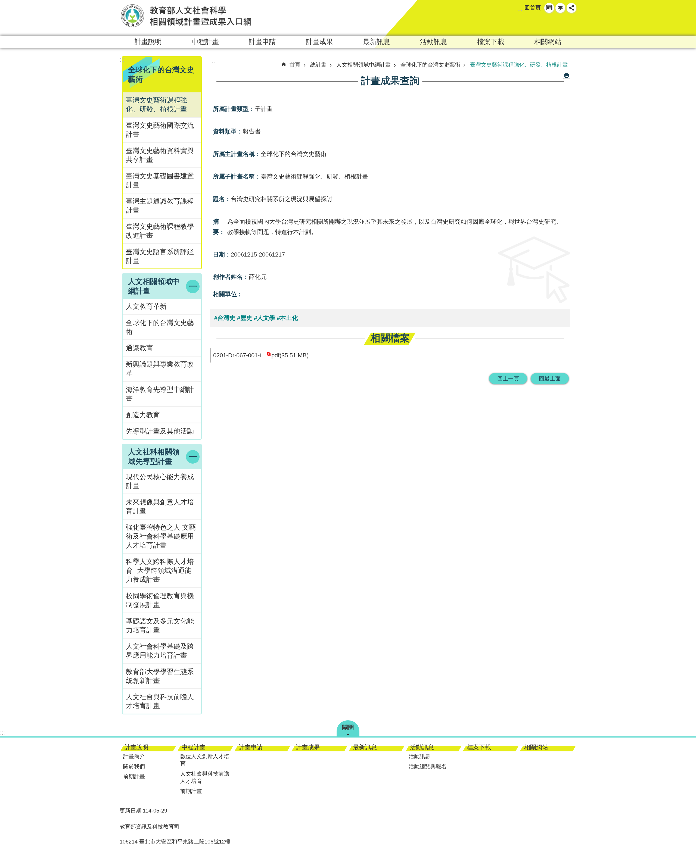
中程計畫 (205, 41)
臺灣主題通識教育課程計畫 (160, 206)
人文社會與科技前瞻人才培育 (204, 777)
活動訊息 (433, 41)
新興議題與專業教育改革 (160, 369)
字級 (560, 8)
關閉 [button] (348, 727)
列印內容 (566, 75)
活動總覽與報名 (428, 766)
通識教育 (139, 348)
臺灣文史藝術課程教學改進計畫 (160, 231)
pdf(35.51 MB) (290, 355)
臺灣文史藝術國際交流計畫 (160, 130)
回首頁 (532, 8)
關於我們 (134, 766)
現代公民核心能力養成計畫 (160, 481)
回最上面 (550, 379)
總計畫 (318, 65)
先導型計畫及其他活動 (160, 431)
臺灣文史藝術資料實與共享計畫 (160, 155)
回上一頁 (508, 379)
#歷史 (244, 317)
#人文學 (264, 317)
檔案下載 (490, 41)
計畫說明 (148, 41)
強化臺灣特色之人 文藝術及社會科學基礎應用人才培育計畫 (161, 536)
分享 (571, 8)
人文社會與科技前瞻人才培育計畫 (160, 701)
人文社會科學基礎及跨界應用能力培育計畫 (160, 651)
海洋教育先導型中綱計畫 (160, 394)
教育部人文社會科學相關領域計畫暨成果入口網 (186, 15)
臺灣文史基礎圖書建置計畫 (160, 180)
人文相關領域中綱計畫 (363, 65)
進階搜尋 (571, 23)
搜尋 (562, 23)
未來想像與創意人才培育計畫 (160, 506)
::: (519, 11)
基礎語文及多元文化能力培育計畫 (160, 625)
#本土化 (287, 317)
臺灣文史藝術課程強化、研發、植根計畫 (156, 104)
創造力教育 (143, 414)
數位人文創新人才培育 (204, 760)
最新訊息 (376, 41)
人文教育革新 (146, 306)
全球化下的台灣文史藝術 (160, 327)
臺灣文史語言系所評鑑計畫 (160, 256)
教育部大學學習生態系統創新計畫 (160, 676)
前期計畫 (134, 776)
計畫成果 (319, 41)
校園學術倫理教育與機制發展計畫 (160, 600)
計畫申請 (262, 41)
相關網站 (547, 41)
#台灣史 (224, 317)
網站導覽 (549, 8)
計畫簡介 (134, 756)
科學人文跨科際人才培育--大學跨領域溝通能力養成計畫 (160, 570)
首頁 (295, 65)
